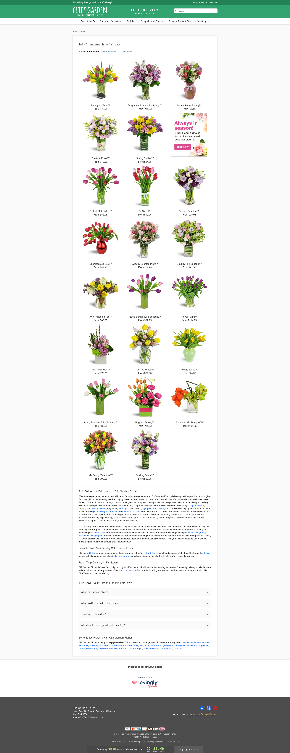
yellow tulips (149, 552)
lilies (103, 532)
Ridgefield (181, 645)
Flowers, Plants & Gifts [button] (180, 21)
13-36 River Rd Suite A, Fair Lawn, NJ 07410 (94, 711)
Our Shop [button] (202, 21)
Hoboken (93, 645)
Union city (199, 642)
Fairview (155, 645)
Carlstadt (178, 648)
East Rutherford (164, 648)
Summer (104, 21)
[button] (282, 740)
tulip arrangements (122, 555)
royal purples (96, 535)
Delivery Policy (173, 741)
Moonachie (91, 648)
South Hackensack (118, 648)
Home (74, 31)
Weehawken (149, 648)
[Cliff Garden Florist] (94, 11)
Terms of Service (118, 741)
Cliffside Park (115, 645)
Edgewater (204, 645)
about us (128, 570)
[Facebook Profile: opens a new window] (202, 708)
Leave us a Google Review (203, 714)
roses (96, 532)
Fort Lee (104, 645)
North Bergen (135, 648)
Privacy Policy (134, 741)
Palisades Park (130, 645)
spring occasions (195, 505)
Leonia (82, 648)
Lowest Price (126, 51)
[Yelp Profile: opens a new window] (215, 708)
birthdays (123, 508)
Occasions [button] (116, 21)
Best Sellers (93, 51)
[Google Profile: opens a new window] (209, 708)
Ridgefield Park (167, 645)
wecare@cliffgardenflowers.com (87, 717)
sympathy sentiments (153, 508)
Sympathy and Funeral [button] (152, 21)
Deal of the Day (89, 21)
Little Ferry (192, 645)
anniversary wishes (96, 508)
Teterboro (103, 648)
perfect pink (190, 514)
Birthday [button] (131, 21)
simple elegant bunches (106, 511)
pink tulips (206, 552)
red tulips (91, 552)
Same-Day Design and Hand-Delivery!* (92, 2)
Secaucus (144, 645)
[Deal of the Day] (189, 135)
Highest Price (109, 51)
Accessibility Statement (153, 741)
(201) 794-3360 (79, 714)
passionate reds (191, 532)
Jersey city (187, 642)
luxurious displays (131, 511)
